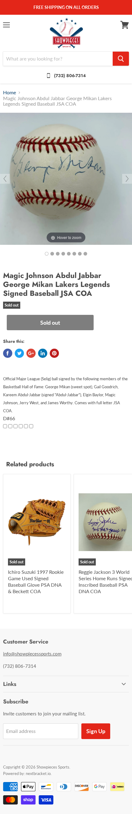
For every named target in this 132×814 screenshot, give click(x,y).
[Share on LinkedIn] (42, 353)
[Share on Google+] (31, 353)
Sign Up (95, 731)
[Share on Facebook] (7, 353)
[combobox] (58, 59)
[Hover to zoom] (66, 178)
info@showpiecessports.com (32, 653)
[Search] (121, 59)
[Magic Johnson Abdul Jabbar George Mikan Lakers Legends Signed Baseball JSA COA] (47, 254)
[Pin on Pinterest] (54, 353)
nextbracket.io (38, 773)
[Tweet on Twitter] (19, 353)
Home (9, 92)
